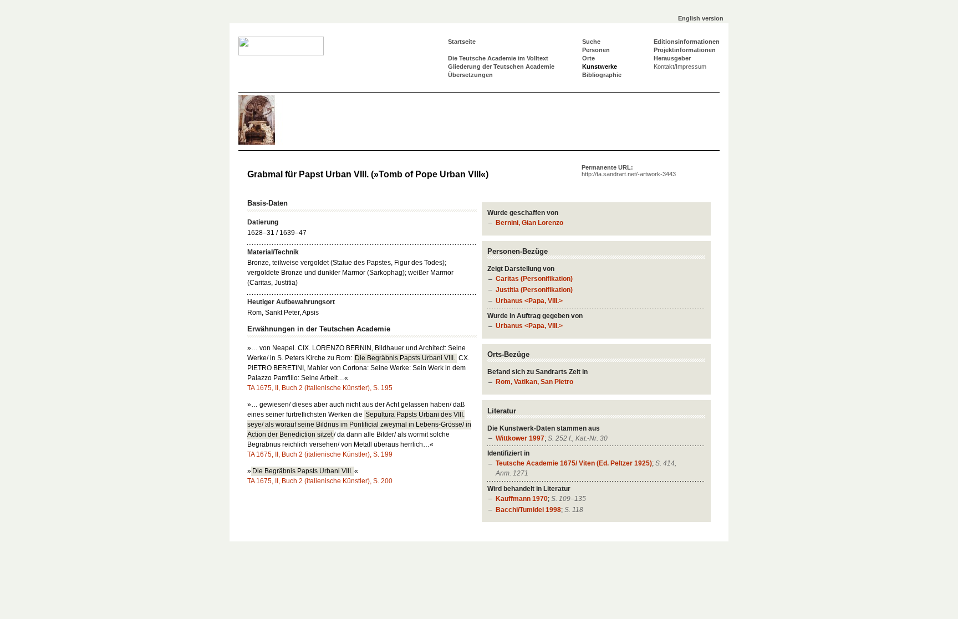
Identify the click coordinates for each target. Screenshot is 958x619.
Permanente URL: (629, 170)
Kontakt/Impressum (680, 66)
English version (700, 18)
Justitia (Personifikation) (534, 290)
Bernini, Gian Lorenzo (529, 223)
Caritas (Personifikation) (534, 279)
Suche (591, 41)
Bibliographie (601, 74)
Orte (588, 58)
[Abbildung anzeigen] (271, 142)
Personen (596, 50)
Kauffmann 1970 (522, 499)
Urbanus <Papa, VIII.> (529, 301)
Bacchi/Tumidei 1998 (528, 510)
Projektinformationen (685, 50)
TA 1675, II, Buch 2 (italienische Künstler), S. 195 (320, 388)
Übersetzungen (470, 74)
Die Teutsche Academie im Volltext (498, 58)
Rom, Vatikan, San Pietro (534, 382)
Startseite (462, 41)
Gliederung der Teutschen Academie (501, 66)
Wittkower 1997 (520, 438)
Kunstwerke (599, 66)
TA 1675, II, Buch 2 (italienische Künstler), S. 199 (320, 454)
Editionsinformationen (687, 41)
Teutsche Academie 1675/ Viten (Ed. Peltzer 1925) (574, 463)
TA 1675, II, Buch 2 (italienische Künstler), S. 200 (320, 481)
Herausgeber (672, 58)
